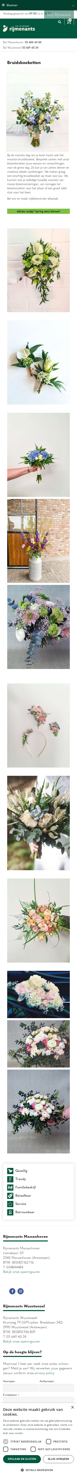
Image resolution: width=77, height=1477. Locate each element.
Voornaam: (9, 1381)
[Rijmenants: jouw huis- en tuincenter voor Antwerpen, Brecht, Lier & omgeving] (19, 28)
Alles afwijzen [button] (58, 1459)
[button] (38, 1469)
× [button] (72, 1407)
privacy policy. (45, 1372)
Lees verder (16, 1433)
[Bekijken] (69, 22)
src (59, 22)
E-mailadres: (11, 1395)
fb (12, 1291)
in (20, 1291)
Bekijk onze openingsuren (21, 1271)
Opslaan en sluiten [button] (22, 1459)
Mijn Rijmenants (59, 14)
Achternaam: (47, 1381)
